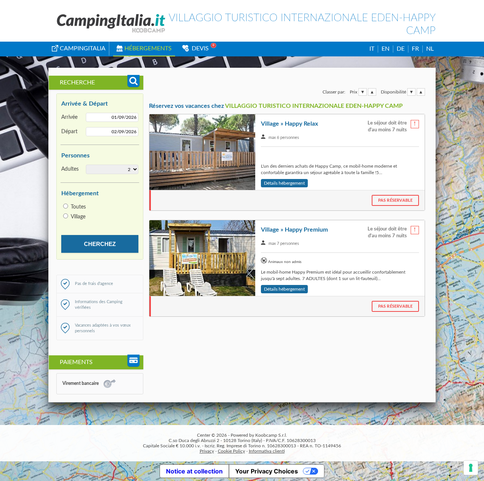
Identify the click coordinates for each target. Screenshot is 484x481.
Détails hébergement (284, 183)
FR (415, 49)
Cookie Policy (231, 451)
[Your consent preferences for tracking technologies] (471, 468)
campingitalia (82, 48)
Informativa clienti (267, 451)
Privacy (207, 451)
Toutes (78, 207)
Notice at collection (194, 471)
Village (78, 216)
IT (371, 49)
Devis (199, 48)
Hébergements (148, 48)
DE (401, 49)
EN (385, 49)
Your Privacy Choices (266, 471)
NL (430, 49)
